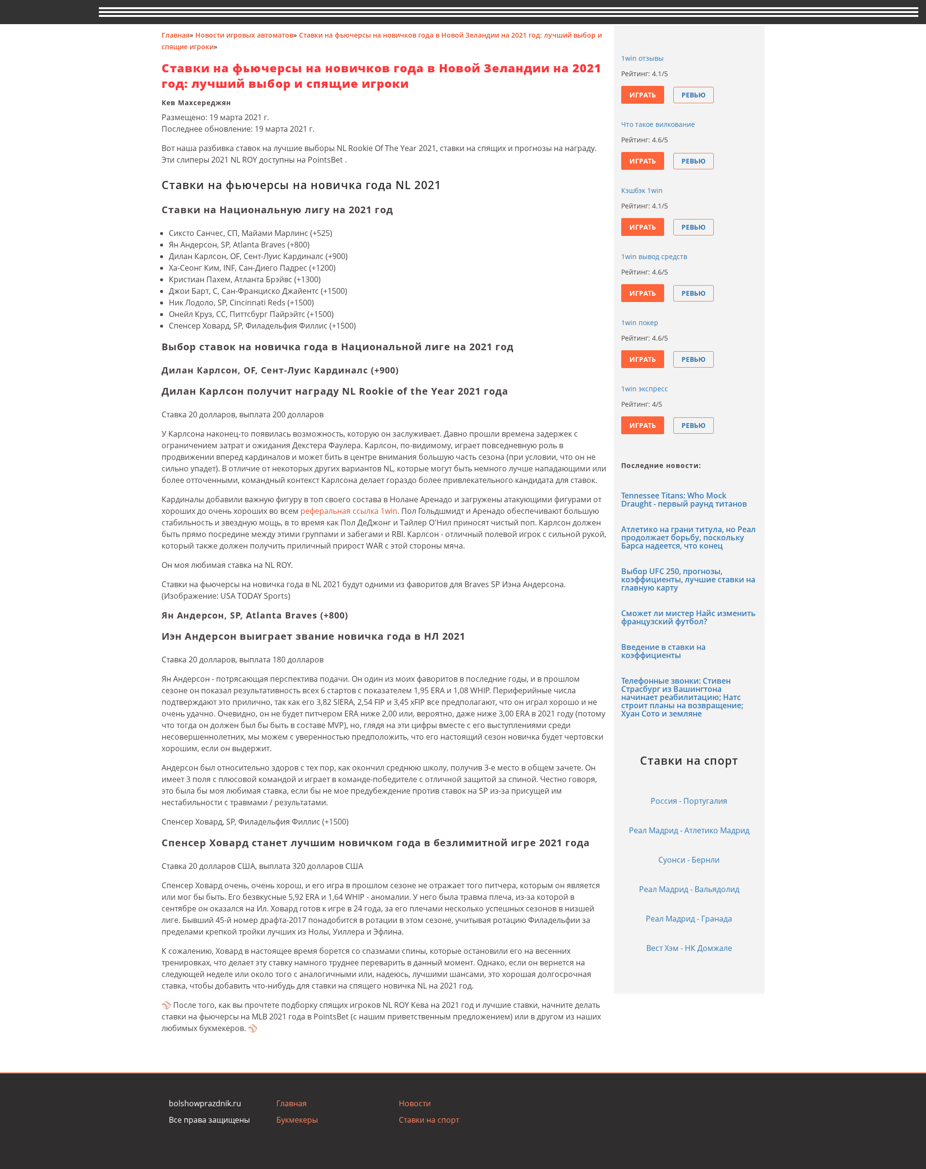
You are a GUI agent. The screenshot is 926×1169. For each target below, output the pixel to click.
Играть (642, 94)
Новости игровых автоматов (244, 35)
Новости (415, 1103)
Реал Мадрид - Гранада (689, 918)
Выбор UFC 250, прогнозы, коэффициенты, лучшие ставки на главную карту (688, 579)
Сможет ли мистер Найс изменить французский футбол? (688, 617)
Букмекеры (297, 1119)
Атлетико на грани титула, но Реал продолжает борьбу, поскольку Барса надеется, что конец (688, 537)
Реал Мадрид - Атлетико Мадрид (689, 830)
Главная (176, 35)
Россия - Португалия (689, 801)
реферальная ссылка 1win (348, 511)
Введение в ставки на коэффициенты (663, 651)
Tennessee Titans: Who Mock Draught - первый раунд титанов (684, 499)
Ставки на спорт (429, 1119)
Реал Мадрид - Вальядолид (689, 889)
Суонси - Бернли (689, 859)
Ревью (693, 94)
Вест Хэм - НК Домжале (689, 948)
